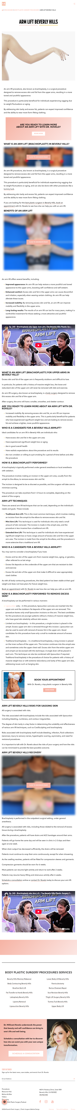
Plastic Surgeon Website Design (30, 1109)
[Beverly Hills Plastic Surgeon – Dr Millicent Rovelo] (4, 4)
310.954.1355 (43, 1095)
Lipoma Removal (19, 1002)
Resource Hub (6, 1092)
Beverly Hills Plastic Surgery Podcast (14, 1102)
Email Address (6, 1079)
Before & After (7, 1094)
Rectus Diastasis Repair (58, 988)
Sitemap (51, 1109)
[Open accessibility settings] (4, 1101)
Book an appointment (11, 589)
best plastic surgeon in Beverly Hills (40, 203)
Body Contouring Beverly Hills (19, 984)
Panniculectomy (58, 984)
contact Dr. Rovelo (38, 880)
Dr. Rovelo (29, 589)
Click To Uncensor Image (38, 157)
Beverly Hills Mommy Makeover (19, 979)
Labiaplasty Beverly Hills (19, 997)
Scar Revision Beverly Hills (58, 993)
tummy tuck (9, 189)
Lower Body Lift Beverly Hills (58, 979)
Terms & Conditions (62, 1109)
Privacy (73, 1109)
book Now (38, 133)
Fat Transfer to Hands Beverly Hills (19, 993)
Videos (4, 1097)
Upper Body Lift (58, 1006)
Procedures (8, 10)
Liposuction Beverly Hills (19, 1006)
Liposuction (11, 606)
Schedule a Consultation (25, 1054)
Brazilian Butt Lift (19, 988)
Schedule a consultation (12, 880)
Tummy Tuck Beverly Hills (58, 1002)
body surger (51, 393)
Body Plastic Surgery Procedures (26, 10)
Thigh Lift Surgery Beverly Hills (58, 997)
